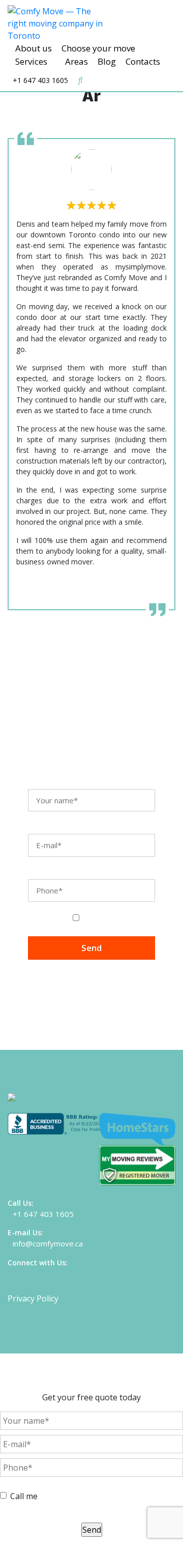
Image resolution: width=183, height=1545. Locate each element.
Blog (107, 61)
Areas (76, 61)
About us (33, 48)
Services (31, 61)
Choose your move (98, 48)
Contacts (143, 61)
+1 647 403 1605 (40, 80)
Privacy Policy (33, 1298)
